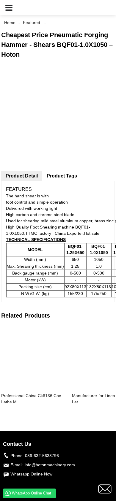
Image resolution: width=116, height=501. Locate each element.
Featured (31, 22)
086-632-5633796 (42, 455)
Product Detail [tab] (22, 175)
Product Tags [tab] (62, 175)
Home (9, 22)
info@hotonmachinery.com (50, 464)
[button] (9, 7)
